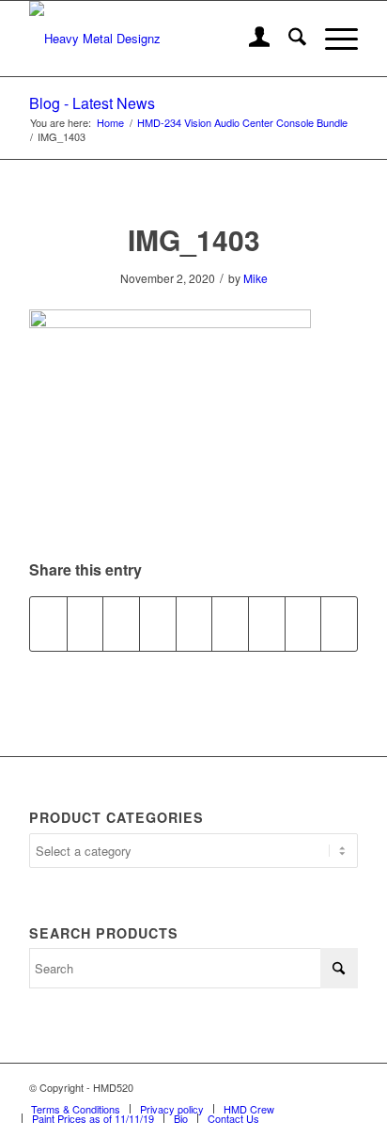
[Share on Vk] (267, 623)
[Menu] (332, 38)
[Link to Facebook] (287, 1087)
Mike (255, 278)
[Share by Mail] (339, 623)
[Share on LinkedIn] (194, 623)
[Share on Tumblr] (230, 623)
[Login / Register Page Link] (250, 38)
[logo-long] (160, 38)
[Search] (288, 38)
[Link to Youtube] (344, 1087)
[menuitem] (250, 38)
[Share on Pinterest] (158, 623)
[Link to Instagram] (316, 1087)
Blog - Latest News (92, 103)
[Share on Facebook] (48, 623)
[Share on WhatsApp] (121, 623)
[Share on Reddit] (303, 623)
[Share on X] (85, 623)
